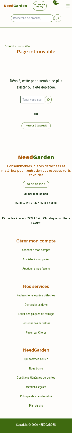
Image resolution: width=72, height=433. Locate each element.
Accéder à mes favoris (36, 268)
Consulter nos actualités (36, 323)
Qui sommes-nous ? (36, 359)
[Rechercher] (48, 99)
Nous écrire (36, 368)
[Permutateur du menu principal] (68, 6)
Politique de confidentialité (36, 396)
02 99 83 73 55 (39, 5)
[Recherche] (57, 18)
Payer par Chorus (36, 332)
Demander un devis (36, 305)
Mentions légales (36, 387)
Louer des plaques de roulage (36, 314)
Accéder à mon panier (36, 259)
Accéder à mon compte (36, 250)
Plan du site (36, 405)
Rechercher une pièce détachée (36, 295)
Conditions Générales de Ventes (36, 377)
